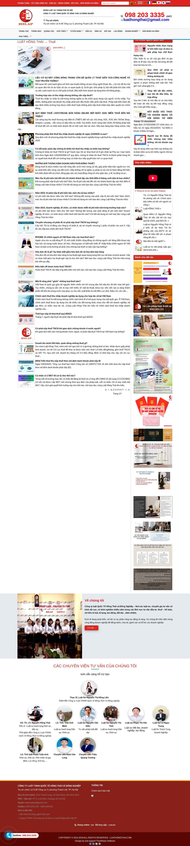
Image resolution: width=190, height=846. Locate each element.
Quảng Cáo (49, 31)
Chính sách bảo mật (100, 791)
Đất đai (107, 31)
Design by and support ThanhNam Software (95, 841)
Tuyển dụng (75, 31)
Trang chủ (24, 31)
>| (129, 390)
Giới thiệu (61, 31)
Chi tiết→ (91, 628)
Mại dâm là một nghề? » (154, 241)
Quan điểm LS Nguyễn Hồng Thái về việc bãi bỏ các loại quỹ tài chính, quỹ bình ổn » (157, 217)
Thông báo (36, 31)
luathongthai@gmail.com (146, 19)
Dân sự (88, 31)
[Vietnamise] (135, 3)
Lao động (118, 31)
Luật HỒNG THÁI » (152, 208)
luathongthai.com (120, 838)
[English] (140, 3)
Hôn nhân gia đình (150, 31)
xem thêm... (24, 36)
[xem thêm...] (59, 48)
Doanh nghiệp (131, 31)
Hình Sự (98, 31)
